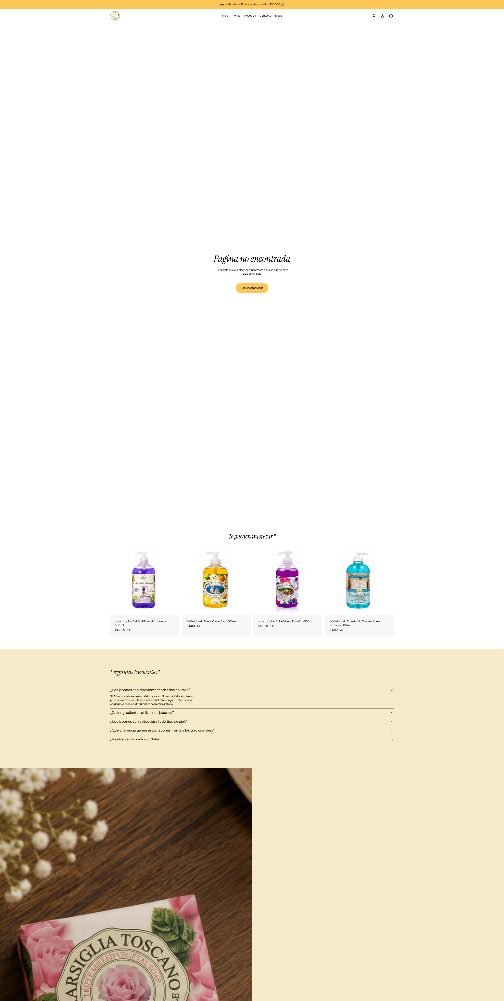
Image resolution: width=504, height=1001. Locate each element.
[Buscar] (374, 15)
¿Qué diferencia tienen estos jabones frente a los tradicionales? (162, 730)
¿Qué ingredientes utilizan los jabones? (142, 712)
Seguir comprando (252, 288)
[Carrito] (391, 15)
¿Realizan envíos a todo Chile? (134, 739)
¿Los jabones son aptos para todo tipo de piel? (148, 721)
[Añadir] (173, 608)
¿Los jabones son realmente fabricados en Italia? (150, 690)
